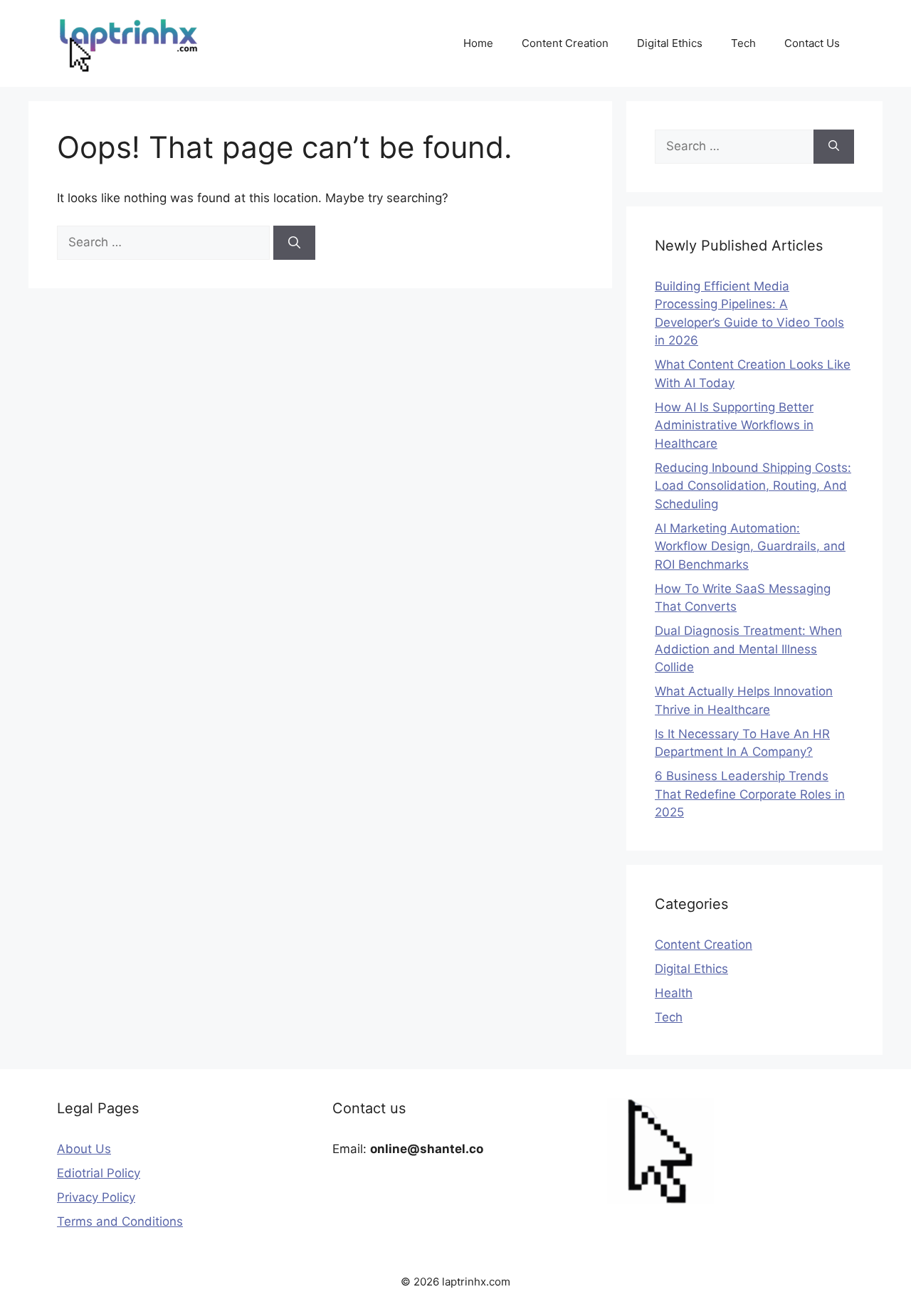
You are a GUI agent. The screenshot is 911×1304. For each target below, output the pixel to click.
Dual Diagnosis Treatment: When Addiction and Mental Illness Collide (748, 649)
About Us (84, 1149)
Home (478, 43)
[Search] (294, 243)
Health (674, 993)
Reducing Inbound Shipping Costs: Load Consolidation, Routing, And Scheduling (753, 486)
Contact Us (812, 43)
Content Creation (565, 43)
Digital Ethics (669, 43)
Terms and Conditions (120, 1221)
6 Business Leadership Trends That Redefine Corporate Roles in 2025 (750, 794)
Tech (743, 43)
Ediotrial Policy (98, 1173)
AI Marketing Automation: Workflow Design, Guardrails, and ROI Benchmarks (750, 546)
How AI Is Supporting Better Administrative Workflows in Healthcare (734, 425)
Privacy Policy (96, 1197)
